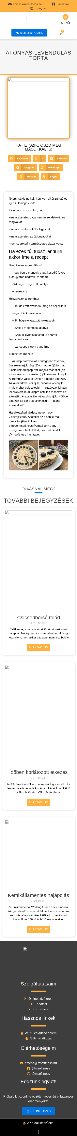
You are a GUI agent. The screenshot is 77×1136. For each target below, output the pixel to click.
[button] (66, 17)
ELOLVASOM (38, 647)
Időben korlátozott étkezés (38, 772)
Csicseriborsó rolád (38, 617)
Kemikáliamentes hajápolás (38, 895)
